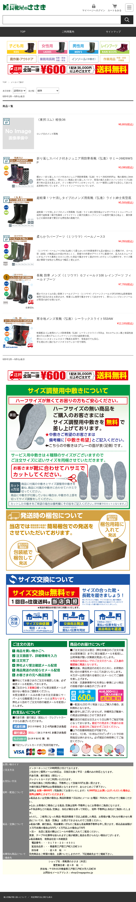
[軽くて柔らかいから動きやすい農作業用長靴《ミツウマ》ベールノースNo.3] (18, 250)
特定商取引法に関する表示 (41, 897)
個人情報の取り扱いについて (15, 897)
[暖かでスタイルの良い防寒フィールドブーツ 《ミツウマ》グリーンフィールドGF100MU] (18, 289)
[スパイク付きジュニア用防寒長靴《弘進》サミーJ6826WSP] (18, 172)
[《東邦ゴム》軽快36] (18, 133)
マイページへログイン (93, 10)
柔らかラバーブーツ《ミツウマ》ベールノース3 (71, 236)
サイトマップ (113, 31)
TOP (22, 31)
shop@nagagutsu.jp (82, 872)
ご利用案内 (68, 31)
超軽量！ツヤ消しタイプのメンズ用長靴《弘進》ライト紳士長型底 (84, 198)
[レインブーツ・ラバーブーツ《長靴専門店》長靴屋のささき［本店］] (24, 9)
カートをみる (114, 10)
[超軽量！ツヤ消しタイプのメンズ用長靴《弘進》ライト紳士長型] (18, 211)
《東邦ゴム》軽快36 (51, 119)
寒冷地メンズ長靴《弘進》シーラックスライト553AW (75, 318)
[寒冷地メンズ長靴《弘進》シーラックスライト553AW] (18, 332)
